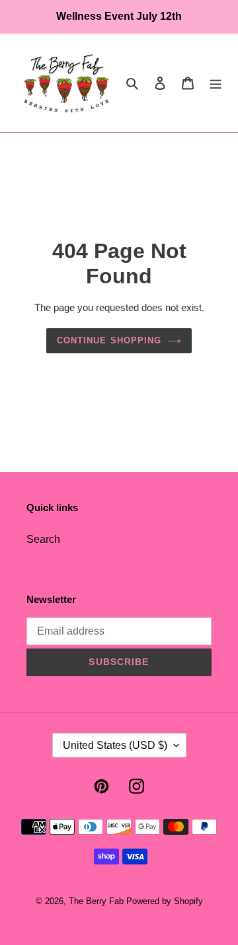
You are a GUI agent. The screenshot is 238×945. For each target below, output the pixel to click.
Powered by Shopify (164, 901)
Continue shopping (109, 340)
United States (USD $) (115, 745)
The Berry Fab (96, 901)
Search (43, 539)
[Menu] (215, 82)
